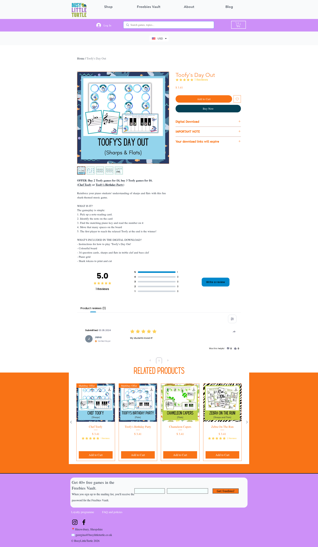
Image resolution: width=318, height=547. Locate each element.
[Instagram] (74, 522)
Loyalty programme (82, 512)
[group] (159, 422)
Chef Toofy (84, 185)
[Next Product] (247, 422)
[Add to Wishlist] (237, 99)
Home (80, 58)
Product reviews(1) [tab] (93, 308)
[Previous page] (150, 360)
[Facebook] (83, 522)
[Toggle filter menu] (232, 319)
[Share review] (234, 331)
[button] (238, 24)
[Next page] (168, 360)
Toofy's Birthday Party (109, 185)
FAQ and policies (112, 512)
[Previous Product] (71, 422)
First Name (141, 486)
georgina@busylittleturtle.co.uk (94, 535)
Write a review (215, 282)
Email (170, 486)
